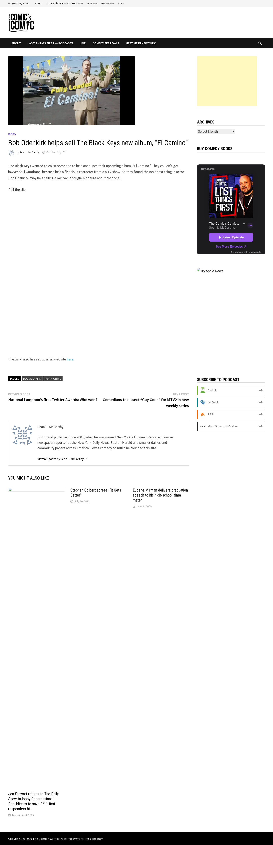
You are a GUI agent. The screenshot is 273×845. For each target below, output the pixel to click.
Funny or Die (53, 378)
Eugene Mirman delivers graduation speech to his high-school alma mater (160, 495)
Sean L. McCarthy (29, 152)
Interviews (107, 3)
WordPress (83, 839)
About (39, 3)
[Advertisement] (227, 81)
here (70, 359)
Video (12, 134)
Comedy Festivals (106, 43)
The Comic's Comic (46, 839)
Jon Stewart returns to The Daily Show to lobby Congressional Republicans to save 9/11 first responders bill (33, 801)
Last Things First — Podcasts (65, 3)
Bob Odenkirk (32, 378)
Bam (100, 839)
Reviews (92, 3)
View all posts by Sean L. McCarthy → (62, 459)
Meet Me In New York (141, 43)
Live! (121, 3)
